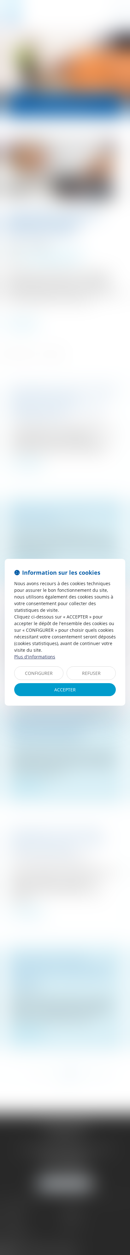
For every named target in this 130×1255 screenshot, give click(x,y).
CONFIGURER (39, 673)
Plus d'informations (34, 657)
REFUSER (91, 673)
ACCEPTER (65, 690)
